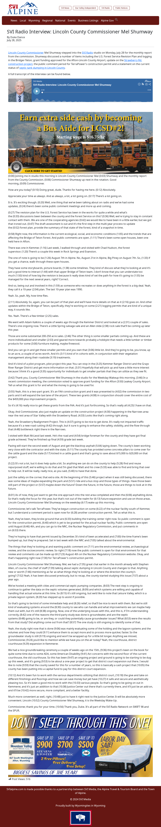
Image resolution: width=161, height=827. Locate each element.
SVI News (65, 8)
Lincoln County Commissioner (26, 52)
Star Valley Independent (85, 8)
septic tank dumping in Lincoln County (42, 68)
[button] (116, 19)
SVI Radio (106, 8)
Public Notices (121, 8)
